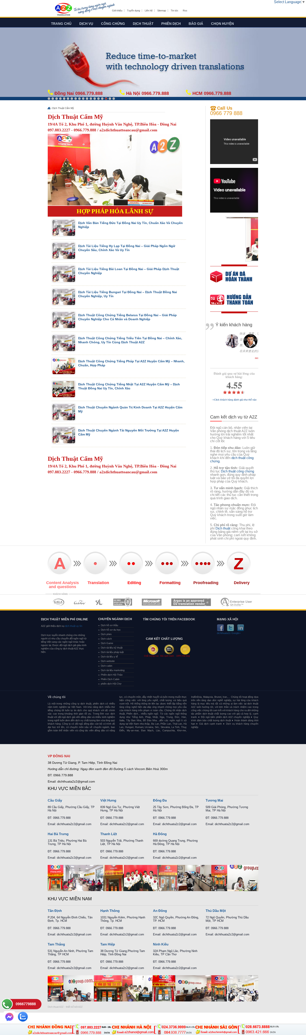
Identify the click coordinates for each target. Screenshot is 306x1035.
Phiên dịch (171, 24)
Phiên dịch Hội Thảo (112, 674)
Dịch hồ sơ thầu (109, 625)
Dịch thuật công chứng (237, 471)
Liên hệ (149, 10)
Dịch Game (107, 643)
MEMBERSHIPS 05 (151, 602)
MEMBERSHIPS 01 (58, 602)
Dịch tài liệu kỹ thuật (112, 647)
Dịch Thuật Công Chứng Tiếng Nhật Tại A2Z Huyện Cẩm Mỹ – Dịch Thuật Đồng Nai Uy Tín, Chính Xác (129, 386)
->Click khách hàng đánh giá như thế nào (234, 400)
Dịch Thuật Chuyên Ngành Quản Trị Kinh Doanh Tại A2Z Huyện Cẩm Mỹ (130, 409)
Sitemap (161, 10)
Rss (185, 10)
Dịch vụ (86, 24)
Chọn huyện (222, 24)
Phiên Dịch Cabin (110, 679)
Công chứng (113, 24)
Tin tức (174, 10)
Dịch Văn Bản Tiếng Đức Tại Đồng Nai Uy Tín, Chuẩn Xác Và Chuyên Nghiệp (130, 225)
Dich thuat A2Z (56, 1006)
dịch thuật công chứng (232, 459)
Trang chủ (61, 24)
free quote (231, 280)
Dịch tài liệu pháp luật (112, 652)
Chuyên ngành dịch (115, 619)
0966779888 (26, 1004)
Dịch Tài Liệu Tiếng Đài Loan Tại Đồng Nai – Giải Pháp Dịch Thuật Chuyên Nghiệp (128, 271)
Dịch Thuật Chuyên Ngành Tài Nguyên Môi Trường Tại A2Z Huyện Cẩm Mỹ (128, 432)
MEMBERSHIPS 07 (236, 602)
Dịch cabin (106, 665)
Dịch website (108, 661)
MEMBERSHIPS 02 (79, 602)
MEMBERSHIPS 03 (99, 602)
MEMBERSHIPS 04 (122, 602)
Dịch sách (106, 638)
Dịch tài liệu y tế (109, 656)
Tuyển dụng (133, 10)
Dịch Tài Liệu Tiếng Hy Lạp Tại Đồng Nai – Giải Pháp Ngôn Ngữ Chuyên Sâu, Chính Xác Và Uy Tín (126, 248)
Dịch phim (106, 634)
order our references (235, 300)
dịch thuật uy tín (73, 626)
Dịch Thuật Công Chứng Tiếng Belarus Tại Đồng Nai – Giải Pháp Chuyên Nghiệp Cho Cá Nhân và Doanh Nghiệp (127, 317)
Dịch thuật (143, 24)
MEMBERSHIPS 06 (191, 602)
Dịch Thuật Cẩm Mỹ (63, 108)
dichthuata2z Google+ (229, 633)
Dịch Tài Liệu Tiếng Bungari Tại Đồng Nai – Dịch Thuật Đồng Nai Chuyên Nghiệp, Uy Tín (127, 294)
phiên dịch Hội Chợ (111, 683)
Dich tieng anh (63, 9)
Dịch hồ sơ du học (111, 629)
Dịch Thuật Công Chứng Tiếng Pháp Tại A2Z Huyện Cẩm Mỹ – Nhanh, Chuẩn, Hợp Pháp (131, 363)
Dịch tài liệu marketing (113, 670)
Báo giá (196, 24)
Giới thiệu (117, 10)
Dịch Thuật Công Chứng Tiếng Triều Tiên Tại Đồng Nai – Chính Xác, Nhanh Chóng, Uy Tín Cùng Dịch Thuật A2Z (130, 340)
